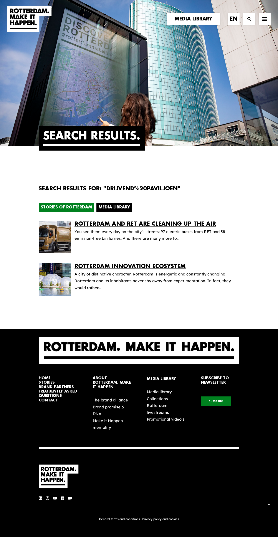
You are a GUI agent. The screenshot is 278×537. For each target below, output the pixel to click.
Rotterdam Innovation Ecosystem (130, 266)
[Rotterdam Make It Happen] (29, 19)
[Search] (247, 19)
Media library (159, 391)
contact (48, 400)
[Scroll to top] (269, 503)
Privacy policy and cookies (160, 519)
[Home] (61, 476)
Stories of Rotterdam (66, 207)
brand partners (56, 387)
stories (47, 382)
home (45, 378)
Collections (157, 398)
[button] (40, 498)
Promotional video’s (165, 419)
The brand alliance (110, 400)
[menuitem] (195, 19)
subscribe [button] (216, 401)
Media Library (114, 207)
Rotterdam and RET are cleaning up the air (145, 224)
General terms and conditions (119, 519)
